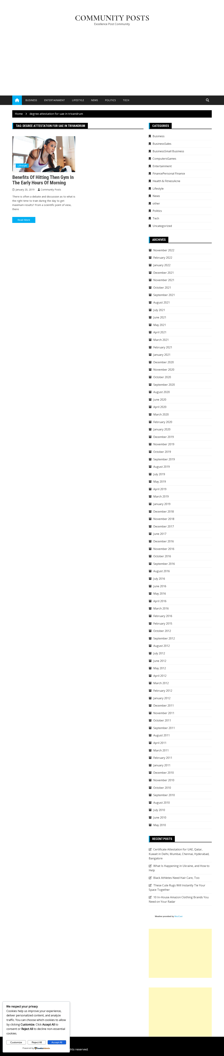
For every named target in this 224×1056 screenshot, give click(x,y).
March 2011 (161, 750)
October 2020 (162, 377)
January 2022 (161, 265)
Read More (24, 220)
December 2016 (163, 541)
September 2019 (164, 459)
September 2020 (164, 385)
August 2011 (161, 735)
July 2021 (159, 310)
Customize (16, 1042)
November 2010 (163, 780)
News (94, 100)
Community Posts (112, 18)
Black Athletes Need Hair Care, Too (176, 878)
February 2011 (162, 758)
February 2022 (162, 258)
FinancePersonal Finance (169, 173)
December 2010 (163, 773)
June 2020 (159, 399)
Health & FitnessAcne (166, 181)
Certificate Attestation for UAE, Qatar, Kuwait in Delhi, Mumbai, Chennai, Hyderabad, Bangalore (179, 853)
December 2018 (163, 511)
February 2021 (162, 347)
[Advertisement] (112, 55)
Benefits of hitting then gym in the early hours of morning (43, 180)
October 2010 (162, 788)
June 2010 (159, 817)
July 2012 (159, 653)
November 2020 (163, 370)
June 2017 (159, 534)
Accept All (56, 1042)
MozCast (178, 916)
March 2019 (161, 496)
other (156, 203)
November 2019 (163, 444)
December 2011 (163, 705)
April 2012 (159, 676)
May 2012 (159, 668)
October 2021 (162, 287)
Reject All (37, 1042)
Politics (110, 100)
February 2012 (162, 691)
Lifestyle (78, 100)
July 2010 (159, 810)
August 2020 (161, 392)
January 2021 (161, 355)
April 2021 (159, 332)
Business (31, 100)
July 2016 (159, 579)
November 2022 (163, 250)
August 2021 (161, 302)
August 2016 (161, 571)
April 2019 (159, 489)
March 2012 (161, 683)
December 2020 (163, 362)
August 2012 (161, 646)
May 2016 (159, 593)
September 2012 (164, 638)
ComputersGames (164, 159)
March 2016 (161, 608)
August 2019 (161, 467)
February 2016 (162, 616)
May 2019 (159, 481)
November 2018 (163, 519)
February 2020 (162, 422)
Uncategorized (162, 226)
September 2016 (164, 564)
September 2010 (164, 795)
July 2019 (159, 474)
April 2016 (159, 601)
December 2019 (163, 437)
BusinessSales (162, 144)
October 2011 (162, 720)
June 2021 (159, 317)
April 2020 (159, 407)
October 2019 (162, 452)
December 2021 (163, 273)
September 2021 (164, 295)
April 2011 (159, 743)
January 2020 (161, 429)
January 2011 (161, 765)
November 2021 (163, 280)
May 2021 (159, 325)
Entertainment (54, 100)
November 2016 (163, 549)
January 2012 (161, 698)
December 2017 (163, 526)
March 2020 (161, 414)
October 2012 (162, 631)
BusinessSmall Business (168, 151)
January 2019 (161, 504)
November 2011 (163, 713)
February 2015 (162, 623)
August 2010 (161, 803)
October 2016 (162, 556)
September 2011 (164, 728)
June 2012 (159, 661)
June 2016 (159, 586)
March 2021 (161, 340)
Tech (126, 100)
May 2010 (159, 825)
